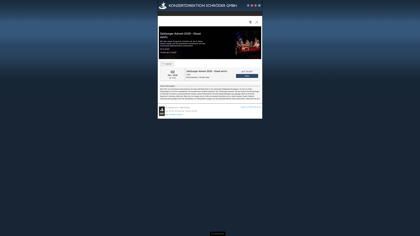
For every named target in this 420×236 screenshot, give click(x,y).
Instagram (413, 5)
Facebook (405, 5)
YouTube (409, 5)
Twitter (417, 5)
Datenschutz (415, 107)
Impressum (401, 107)
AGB (408, 107)
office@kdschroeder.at (18, 114)
